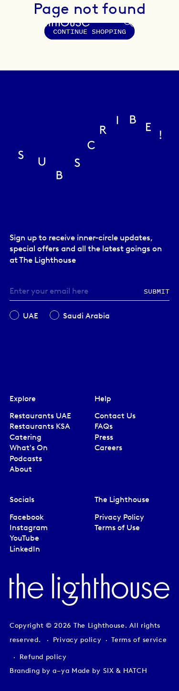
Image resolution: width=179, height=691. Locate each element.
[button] (128, 24)
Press (104, 437)
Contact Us (115, 415)
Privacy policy (77, 640)
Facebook (27, 517)
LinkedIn (25, 548)
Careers (108, 447)
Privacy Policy (119, 517)
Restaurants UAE (40, 415)
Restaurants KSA (40, 426)
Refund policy (43, 657)
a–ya (61, 671)
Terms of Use (117, 527)
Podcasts (26, 458)
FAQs (104, 426)
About (21, 469)
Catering (26, 437)
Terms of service (139, 640)
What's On (29, 447)
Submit (156, 291)
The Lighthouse (99, 626)
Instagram (29, 527)
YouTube (24, 538)
